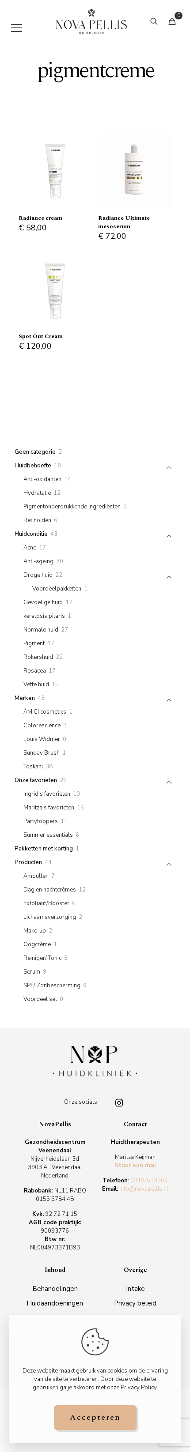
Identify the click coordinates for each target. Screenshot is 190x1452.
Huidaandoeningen (55, 1303)
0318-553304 (149, 1181)
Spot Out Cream (41, 336)
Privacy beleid (135, 1303)
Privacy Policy (138, 1388)
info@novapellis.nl (143, 1189)
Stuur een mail (135, 1166)
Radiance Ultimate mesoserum (124, 222)
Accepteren (95, 1417)
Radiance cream (40, 218)
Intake (135, 1288)
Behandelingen (55, 1288)
